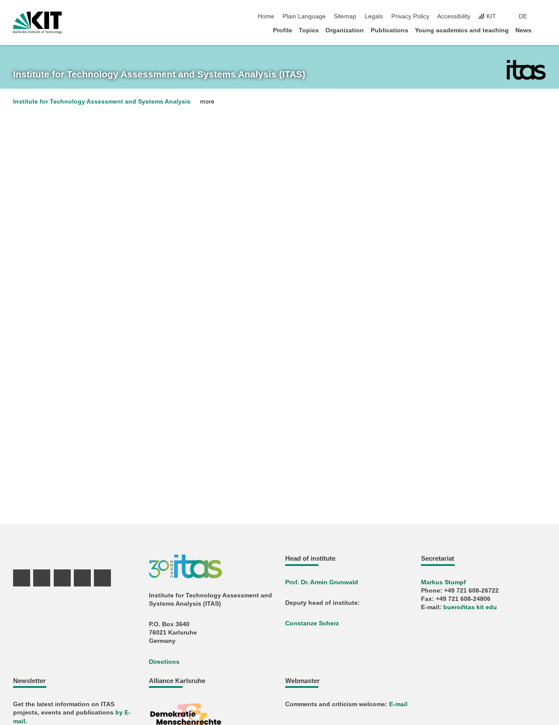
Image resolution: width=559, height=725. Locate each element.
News (523, 30)
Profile (282, 30)
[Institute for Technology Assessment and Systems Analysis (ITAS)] (526, 70)
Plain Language (304, 16)
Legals (374, 16)
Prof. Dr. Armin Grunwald (321, 582)
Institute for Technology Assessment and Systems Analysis (101, 101)
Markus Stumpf (443, 582)
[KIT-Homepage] (37, 22)
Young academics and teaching (462, 30)
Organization (344, 30)
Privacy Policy (410, 16)
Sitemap (345, 16)
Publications (389, 30)
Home (266, 16)
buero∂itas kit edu (470, 607)
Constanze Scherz (312, 623)
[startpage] (543, 30)
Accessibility (453, 16)
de (523, 16)
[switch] (543, 16)
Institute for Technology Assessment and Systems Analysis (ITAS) (159, 74)
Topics (309, 30)
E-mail (398, 704)
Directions (164, 662)
